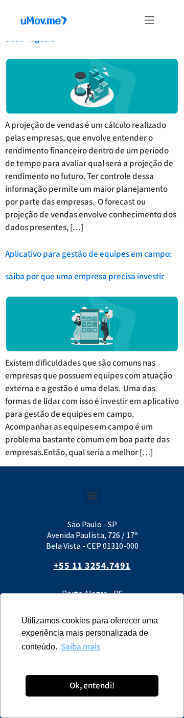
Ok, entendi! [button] (92, 686)
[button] (149, 20)
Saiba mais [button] (80, 647)
